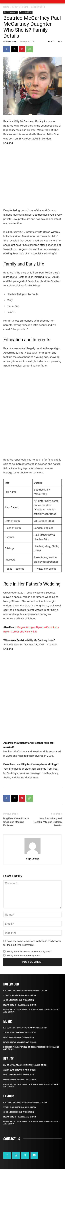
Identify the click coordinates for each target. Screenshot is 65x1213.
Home (6, 6)
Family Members (20, 6)
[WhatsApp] (29, 49)
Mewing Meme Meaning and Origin (19, 1005)
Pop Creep (11, 41)
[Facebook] (6, 49)
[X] (14, 49)
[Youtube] (34, 1155)
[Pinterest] (22, 49)
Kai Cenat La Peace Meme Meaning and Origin (25, 990)
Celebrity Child (38, 6)
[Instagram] (16, 1155)
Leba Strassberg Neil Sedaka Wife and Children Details (48, 822)
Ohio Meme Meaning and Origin (18, 1000)
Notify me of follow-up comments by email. (29, 951)
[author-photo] (32, 853)
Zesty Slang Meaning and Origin (19, 995)
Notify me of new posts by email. (24, 955)
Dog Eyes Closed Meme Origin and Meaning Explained (16, 822)
